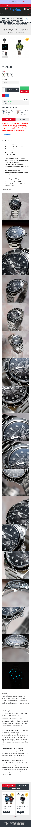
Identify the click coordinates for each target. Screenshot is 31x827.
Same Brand (22, 785)
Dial (3, 71)
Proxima (15, 9)
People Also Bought (8, 785)
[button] (5, 37)
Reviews (22, 119)
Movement (4, 79)
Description (8, 119)
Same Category (15, 788)
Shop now (19, 2)
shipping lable (8, 134)
